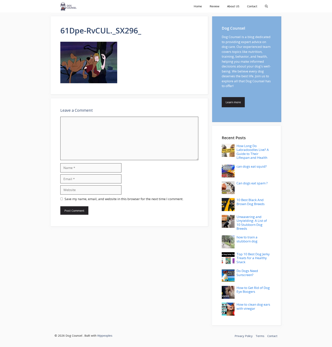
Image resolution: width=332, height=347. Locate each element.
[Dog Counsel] (68, 6)
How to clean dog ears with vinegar (253, 306)
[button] (266, 6)
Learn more (233, 102)
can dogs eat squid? (252, 166)
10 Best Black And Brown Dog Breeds (251, 202)
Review (214, 6)
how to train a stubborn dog (247, 239)
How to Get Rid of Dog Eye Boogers (253, 289)
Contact (252, 6)
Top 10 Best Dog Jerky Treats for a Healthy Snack (253, 258)
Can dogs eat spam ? (252, 183)
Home (198, 6)
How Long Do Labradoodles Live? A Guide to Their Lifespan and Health (253, 152)
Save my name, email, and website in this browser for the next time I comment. (124, 199)
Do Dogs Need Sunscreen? (247, 273)
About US (233, 6)
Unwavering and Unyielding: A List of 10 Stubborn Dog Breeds (252, 223)
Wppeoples (104, 335)
